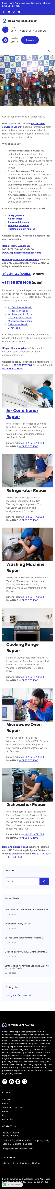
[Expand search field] (48, 51)
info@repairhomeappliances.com (18, 1148)
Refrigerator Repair (18, 310)
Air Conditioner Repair (20, 307)
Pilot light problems (18, 225)
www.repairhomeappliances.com (21, 252)
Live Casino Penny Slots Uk (18, 924)
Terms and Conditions (12, 1107)
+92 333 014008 (40, 1182)
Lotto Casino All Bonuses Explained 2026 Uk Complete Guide (27, 967)
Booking (30, 40)
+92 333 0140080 (38, 31)
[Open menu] (4, 51)
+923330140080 (11, 1135)
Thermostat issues (18, 222)
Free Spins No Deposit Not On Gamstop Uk (26, 910)
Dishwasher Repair (18, 324)
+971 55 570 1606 (16, 282)
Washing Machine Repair (21, 314)
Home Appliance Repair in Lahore (20, 259)
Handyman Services (16, 995)
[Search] (44, 881)
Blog (4, 1115)
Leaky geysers (16, 215)
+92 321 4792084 (19, 31)
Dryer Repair (14, 327)
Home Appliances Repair (22, 21)
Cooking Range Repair (20, 317)
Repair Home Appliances (16, 245)
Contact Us (7, 1119)
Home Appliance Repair (15, 846)
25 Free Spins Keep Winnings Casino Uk (24, 938)
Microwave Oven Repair (20, 321)
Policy (5, 1103)
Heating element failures (21, 228)
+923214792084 (11, 1132)
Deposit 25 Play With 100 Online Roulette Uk (26, 952)
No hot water (15, 218)
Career (5, 1111)
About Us (6, 1099)
